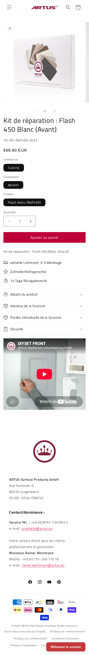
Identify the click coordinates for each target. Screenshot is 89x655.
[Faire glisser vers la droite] (55, 111)
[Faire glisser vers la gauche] (34, 111)
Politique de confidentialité (30, 638)
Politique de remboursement (67, 631)
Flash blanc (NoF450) (24, 202)
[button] (9, 7)
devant (13, 184)
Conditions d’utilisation (65, 638)
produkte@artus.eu (37, 528)
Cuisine (13, 167)
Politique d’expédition (23, 645)
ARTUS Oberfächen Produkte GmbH (42, 626)
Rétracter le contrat (66, 647)
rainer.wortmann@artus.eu (43, 565)
